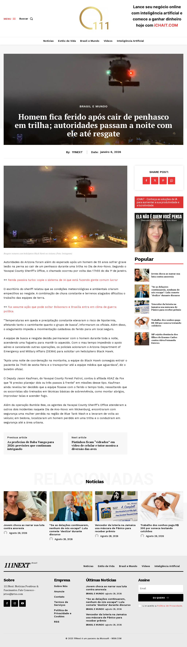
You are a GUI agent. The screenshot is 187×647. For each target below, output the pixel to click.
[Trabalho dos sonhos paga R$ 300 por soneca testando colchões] (142, 322)
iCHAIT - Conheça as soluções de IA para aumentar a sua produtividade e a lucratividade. (158, 202)
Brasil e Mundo (94, 106)
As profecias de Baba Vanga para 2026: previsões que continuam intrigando (30, 445)
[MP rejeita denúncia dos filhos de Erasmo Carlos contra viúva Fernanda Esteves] (142, 338)
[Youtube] (22, 603)
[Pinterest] (163, 180)
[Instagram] (14, 603)
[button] (26, 18)
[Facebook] (146, 180)
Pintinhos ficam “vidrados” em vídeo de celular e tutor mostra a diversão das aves (95, 445)
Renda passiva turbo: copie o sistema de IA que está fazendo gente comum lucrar (63, 280)
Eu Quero (159, 598)
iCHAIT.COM (166, 25)
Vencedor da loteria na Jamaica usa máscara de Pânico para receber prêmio (166, 307)
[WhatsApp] (171, 180)
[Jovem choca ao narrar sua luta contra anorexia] (142, 275)
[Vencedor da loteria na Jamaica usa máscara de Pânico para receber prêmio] (142, 306)
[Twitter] (154, 180)
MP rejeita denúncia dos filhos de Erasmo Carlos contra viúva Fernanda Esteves (164, 338)
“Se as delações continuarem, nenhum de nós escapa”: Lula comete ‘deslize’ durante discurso (165, 291)
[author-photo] (6, 533)
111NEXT (77, 152)
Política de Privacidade (169, 606)
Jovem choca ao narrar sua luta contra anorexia (165, 275)
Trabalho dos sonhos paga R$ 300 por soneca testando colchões (166, 323)
